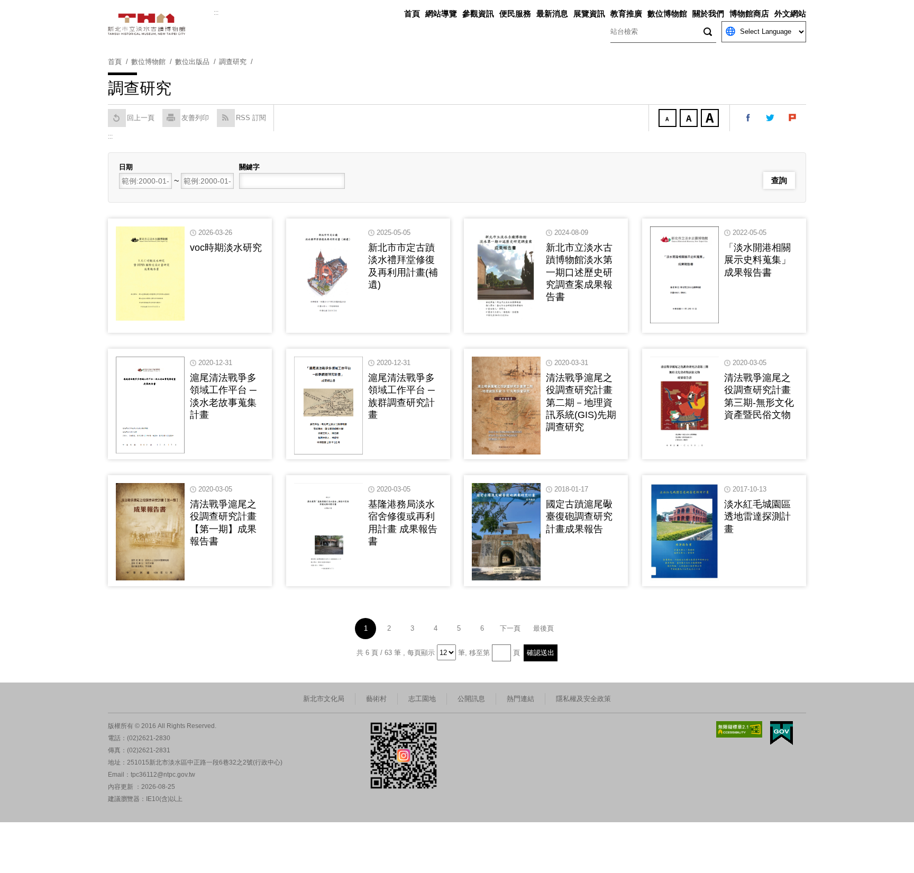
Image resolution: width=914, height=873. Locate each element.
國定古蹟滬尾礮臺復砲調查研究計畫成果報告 (579, 516)
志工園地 (422, 699)
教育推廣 (626, 13)
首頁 (412, 13)
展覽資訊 (589, 13)
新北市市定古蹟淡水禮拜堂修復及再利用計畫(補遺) (403, 266)
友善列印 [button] (195, 118)
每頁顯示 (421, 653)
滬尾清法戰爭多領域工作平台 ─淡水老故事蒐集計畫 (223, 396)
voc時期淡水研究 (226, 247)
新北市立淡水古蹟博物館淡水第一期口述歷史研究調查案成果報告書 (579, 272)
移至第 (479, 653)
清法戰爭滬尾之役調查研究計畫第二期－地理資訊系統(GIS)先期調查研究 (581, 402)
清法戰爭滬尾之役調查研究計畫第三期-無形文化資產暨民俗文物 (759, 396)
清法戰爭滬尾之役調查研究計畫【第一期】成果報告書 (223, 523)
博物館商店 (749, 13)
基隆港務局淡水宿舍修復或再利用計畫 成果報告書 (402, 523)
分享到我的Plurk (793, 118)
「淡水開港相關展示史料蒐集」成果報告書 (757, 260)
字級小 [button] (669, 119)
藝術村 (376, 699)
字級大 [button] (711, 119)
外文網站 (790, 13)
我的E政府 (781, 733)
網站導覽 (441, 13)
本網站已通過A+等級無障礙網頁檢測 (739, 729)
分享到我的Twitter (771, 118)
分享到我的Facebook (748, 118)
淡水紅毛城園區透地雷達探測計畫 (757, 516)
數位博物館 (667, 13)
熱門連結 (520, 699)
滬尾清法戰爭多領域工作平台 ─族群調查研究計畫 (401, 396)
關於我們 (708, 13)
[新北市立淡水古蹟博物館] (161, 24)
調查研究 (232, 62)
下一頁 (510, 628)
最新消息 (552, 13)
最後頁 (543, 628)
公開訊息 (471, 699)
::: (216, 12)
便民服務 (515, 13)
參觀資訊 (478, 13)
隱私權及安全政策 (583, 699)
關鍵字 (249, 167)
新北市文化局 (323, 699)
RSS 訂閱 (251, 118)
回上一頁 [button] (140, 118)
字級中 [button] (690, 119)
